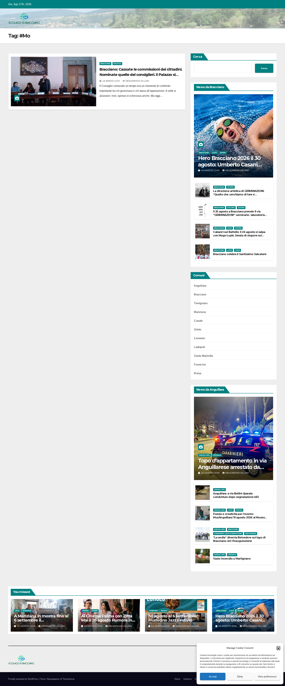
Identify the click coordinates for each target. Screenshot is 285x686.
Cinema (85, 611)
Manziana (200, 312)
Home (177, 679)
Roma (197, 373)
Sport (223, 153)
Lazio (237, 250)
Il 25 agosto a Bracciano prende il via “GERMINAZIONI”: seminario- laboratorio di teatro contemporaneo (239, 215)
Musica (164, 611)
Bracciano (105, 63)
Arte (17, 611)
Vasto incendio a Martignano (231, 558)
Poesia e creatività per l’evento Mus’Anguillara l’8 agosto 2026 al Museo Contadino (239, 517)
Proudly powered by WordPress (23, 679)
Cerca (197, 57)
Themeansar (68, 679)
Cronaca (217, 455)
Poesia (239, 510)
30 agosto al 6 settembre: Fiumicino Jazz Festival (172, 618)
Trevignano (200, 303)
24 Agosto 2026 (210, 170)
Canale (198, 320)
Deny (240, 676)
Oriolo (197, 329)
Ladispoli (199, 347)
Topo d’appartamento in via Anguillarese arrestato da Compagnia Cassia (232, 467)
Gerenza (187, 679)
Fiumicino (200, 364)
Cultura (231, 207)
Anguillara (200, 285)
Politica (117, 63)
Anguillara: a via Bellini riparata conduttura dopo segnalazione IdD (236, 495)
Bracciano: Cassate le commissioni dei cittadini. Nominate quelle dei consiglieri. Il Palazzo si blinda (140, 74)
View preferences (267, 676)
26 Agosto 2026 (26, 626)
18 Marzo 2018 (111, 81)
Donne (95, 611)
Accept (213, 676)
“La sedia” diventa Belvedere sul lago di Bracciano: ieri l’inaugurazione (239, 539)
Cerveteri (199, 338)
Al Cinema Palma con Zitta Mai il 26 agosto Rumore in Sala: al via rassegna (106, 620)
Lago (214, 153)
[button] (278, 648)
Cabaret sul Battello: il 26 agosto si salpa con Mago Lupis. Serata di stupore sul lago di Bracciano (239, 235)
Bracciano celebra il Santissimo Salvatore (239, 254)
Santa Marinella (203, 355)
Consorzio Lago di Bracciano (228, 533)
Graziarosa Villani (137, 81)
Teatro (230, 187)
